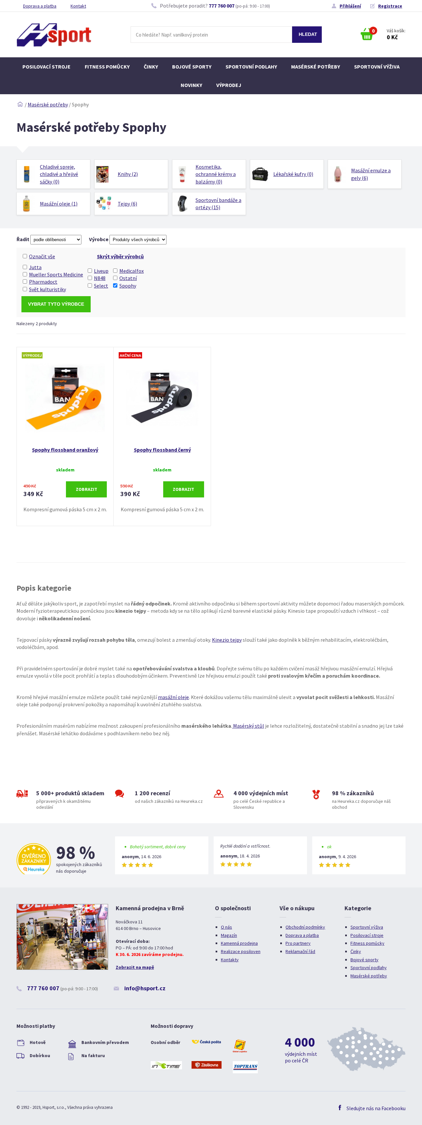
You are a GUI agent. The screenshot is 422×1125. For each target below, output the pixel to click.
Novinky (191, 85)
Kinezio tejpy (227, 639)
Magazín (229, 935)
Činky (151, 66)
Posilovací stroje (46, 66)
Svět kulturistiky (47, 289)
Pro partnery (298, 943)
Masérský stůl (248, 725)
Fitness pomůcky (107, 66)
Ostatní (128, 278)
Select (101, 285)
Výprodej (228, 85)
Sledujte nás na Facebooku (376, 1108)
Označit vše (42, 256)
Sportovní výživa (377, 66)
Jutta (35, 267)
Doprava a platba (39, 6)
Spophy (127, 285)
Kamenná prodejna (239, 943)
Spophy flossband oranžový (65, 449)
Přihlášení (350, 6)
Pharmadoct (43, 281)
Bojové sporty (191, 66)
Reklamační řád (300, 951)
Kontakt (78, 6)
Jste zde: (20, 104)
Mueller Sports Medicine (56, 274)
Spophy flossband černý (162, 449)
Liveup (101, 270)
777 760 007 (221, 5)
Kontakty (230, 960)
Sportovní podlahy (251, 66)
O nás (226, 927)
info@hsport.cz (145, 988)
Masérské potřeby (315, 66)
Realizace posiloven (240, 951)
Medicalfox (131, 270)
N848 (100, 278)
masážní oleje (173, 697)
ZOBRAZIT (86, 489)
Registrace (390, 6)
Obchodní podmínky (305, 927)
